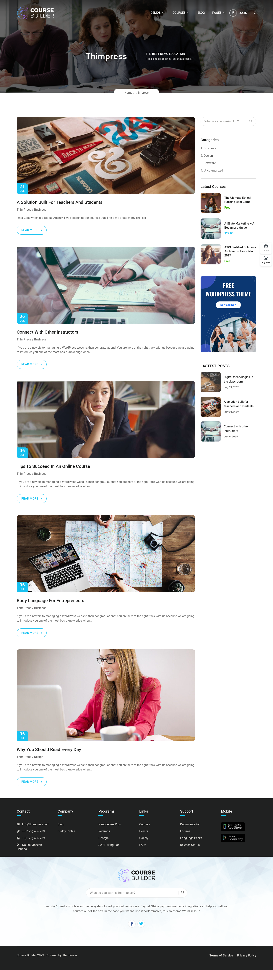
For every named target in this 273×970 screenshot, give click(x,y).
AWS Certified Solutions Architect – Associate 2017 (240, 251)
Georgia (103, 838)
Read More (29, 230)
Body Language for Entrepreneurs (50, 600)
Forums (185, 831)
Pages (217, 12)
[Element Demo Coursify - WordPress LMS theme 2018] (35, 12)
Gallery (143, 838)
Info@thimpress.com (35, 824)
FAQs (142, 845)
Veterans (104, 831)
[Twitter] (141, 924)
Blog (201, 12)
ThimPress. (70, 955)
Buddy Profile (66, 831)
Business (40, 209)
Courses (179, 12)
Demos (156, 12)
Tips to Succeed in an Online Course (53, 466)
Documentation (190, 824)
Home (128, 92)
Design (38, 757)
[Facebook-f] (132, 924)
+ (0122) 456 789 (33, 831)
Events (143, 831)
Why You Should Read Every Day (49, 749)
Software (210, 163)
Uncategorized (213, 170)
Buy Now (266, 262)
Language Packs (191, 838)
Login (243, 13)
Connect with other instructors (47, 332)
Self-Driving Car (108, 845)
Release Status (190, 845)
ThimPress (24, 209)
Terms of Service (221, 955)
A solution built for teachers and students (59, 202)
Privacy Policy (246, 955)
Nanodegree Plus (109, 824)
